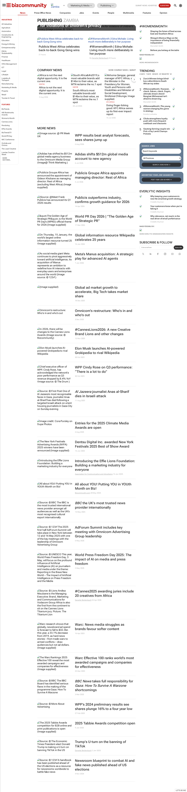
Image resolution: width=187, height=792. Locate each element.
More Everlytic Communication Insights (156, 234)
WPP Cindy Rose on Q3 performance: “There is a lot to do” (104, 369)
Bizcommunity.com (82, 493)
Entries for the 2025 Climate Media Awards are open (102, 425)
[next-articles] (134, 79)
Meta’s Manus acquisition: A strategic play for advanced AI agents (104, 256)
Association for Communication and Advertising (94, 474)
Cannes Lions (7, 122)
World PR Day (7, 136)
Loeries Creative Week (8, 153)
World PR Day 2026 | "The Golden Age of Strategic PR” (104, 218)
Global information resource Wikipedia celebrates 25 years (105, 237)
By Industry (164, 74)
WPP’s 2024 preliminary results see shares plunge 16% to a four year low (103, 706)
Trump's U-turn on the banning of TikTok (100, 744)
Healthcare (6, 60)
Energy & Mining (8, 44)
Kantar (75, 87)
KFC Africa (110, 102)
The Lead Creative (9, 149)
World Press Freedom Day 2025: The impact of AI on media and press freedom (103, 559)
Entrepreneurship (8, 48)
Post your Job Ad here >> (161, 180)
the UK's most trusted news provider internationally (100, 505)
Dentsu (42, 84)
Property (5, 91)
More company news (118, 70)
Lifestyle (5, 75)
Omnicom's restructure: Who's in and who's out (103, 313)
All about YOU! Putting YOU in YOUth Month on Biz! (103, 486)
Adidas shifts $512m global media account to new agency (101, 156)
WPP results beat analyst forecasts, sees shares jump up (102, 137)
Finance (5, 57)
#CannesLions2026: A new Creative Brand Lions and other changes (102, 332)
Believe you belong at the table (164, 50)
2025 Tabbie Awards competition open (105, 723)
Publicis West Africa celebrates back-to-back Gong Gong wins (59, 48)
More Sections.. (6, 159)
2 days (142, 74)
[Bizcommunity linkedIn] (150, 254)
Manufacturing (7, 84)
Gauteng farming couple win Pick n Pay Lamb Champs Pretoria (156, 131)
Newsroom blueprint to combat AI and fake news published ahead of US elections (105, 765)
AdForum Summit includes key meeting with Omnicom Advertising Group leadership (102, 532)
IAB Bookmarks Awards (8, 114)
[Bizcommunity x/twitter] (143, 254)
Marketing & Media (9, 87)
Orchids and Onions (6, 144)
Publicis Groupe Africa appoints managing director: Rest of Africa (101, 175)
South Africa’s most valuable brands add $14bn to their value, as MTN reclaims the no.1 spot (86, 96)
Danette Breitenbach (100, 58)
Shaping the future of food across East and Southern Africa (165, 32)
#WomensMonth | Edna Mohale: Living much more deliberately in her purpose (111, 50)
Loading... (5, 790)
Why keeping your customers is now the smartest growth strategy (166, 197)
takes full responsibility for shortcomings (104, 685)
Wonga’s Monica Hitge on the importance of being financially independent (164, 40)
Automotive (6, 31)
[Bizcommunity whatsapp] (180, 254)
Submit (133, 70)
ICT (3, 67)
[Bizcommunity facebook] (158, 254)
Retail (4, 95)
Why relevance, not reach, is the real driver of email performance (165, 217)
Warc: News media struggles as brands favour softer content (99, 627)
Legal (4, 71)
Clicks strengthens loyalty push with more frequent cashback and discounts (155, 121)
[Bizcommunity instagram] (165, 254)
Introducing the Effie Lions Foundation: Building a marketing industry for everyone (105, 465)
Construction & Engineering (7, 36)
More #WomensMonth (149, 63)
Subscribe (178, 247)
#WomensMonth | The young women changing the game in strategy (156, 108)
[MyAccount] (181, 5)
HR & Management (9, 64)
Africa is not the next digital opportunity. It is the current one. (52, 90)
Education (5, 40)
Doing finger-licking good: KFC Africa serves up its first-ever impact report (119, 110)
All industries (7, 24)
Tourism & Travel (8, 98)
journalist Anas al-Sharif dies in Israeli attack (102, 394)
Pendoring (6, 125)
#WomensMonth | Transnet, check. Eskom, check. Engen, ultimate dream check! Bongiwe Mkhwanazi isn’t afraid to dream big (157, 94)
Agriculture (6, 28)
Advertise (152, 5)
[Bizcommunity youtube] (172, 254)
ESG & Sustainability (7, 52)
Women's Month (8, 118)
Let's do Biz (181, 790)
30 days (155, 74)
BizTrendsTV (7, 133)
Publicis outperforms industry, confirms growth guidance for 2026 (102, 200)
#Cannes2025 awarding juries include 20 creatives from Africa (104, 593)
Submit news (141, 5)
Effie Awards (7, 129)
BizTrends (5, 109)
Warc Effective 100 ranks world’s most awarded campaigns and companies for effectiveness (104, 662)
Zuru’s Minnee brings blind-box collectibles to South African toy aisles (156, 81)
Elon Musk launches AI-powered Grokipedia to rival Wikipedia (100, 350)
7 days (148, 74)
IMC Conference (8, 140)
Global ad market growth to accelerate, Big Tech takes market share (101, 292)
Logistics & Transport (6, 79)
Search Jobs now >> (161, 165)
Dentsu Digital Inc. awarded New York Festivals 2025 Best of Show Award (104, 444)
